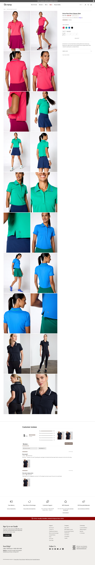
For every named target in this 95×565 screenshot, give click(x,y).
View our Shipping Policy (11, 508)
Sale (51, 4)
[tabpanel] (47, 467)
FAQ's (50, 536)
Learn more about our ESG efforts (83, 508)
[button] (60, 435)
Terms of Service (22, 559)
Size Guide (51, 540)
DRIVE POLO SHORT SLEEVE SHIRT (12, 9)
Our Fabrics (66, 534)
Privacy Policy (16, 559)
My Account (51, 527)
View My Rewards (66, 512)
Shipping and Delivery (53, 531)
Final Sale (75, 15)
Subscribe (7, 535)
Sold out (77, 38)
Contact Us (51, 529)
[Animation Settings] (93, 1)
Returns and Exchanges (53, 533)
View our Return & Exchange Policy (29, 508)
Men (46, 4)
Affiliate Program (83, 529)
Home (4, 9)
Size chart (69, 31)
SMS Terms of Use (29, 559)
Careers (65, 538)
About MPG (66, 527)
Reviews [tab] (25, 444)
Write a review (68, 443)
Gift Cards (51, 538)
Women (40, 4)
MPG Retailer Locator (68, 529)
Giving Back (66, 536)
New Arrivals (34, 4)
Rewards (81, 531)
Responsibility (57, 4)
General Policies (52, 535)
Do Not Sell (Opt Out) (36, 559)
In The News (82, 533)
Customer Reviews (83, 527)
